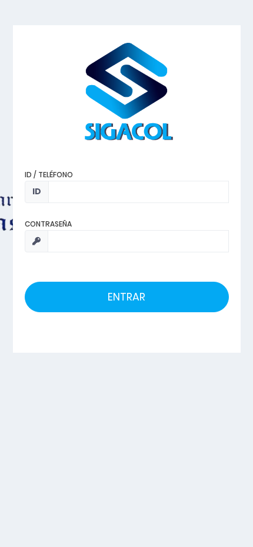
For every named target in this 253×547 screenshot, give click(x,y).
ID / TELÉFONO (49, 175)
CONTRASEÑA (48, 224)
